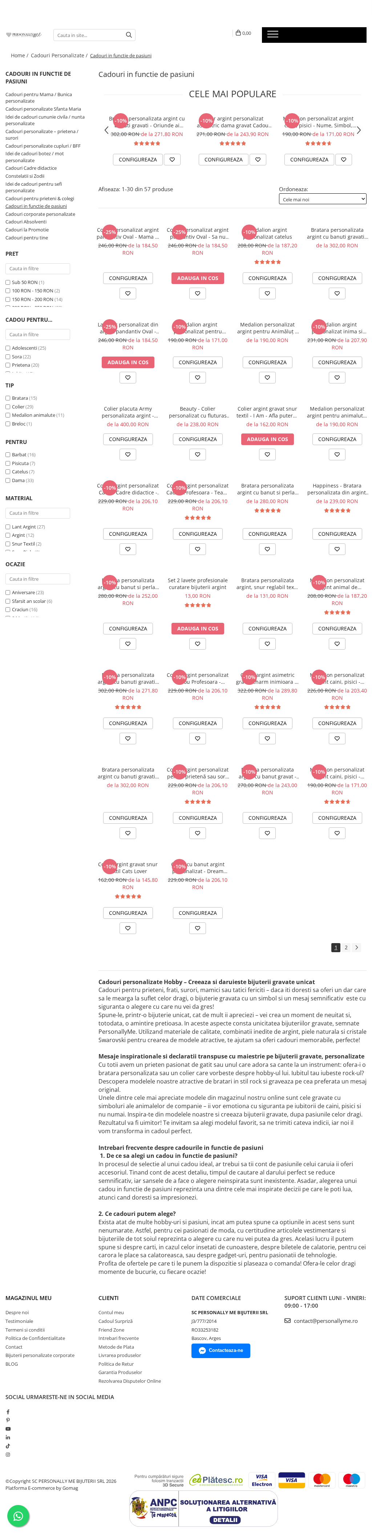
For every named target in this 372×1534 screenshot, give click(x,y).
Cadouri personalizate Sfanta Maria (43, 109)
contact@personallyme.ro (325, 1320)
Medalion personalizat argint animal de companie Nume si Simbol (337, 584)
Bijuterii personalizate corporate (39, 1355)
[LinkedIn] (7, 1437)
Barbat (19, 454)
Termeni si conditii (25, 1330)
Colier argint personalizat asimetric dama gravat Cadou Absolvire (232, 122)
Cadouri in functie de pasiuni (36, 206)
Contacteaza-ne (226, 1350)
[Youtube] (7, 1429)
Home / (20, 55)
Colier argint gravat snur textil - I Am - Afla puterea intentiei (267, 412)
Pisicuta (20, 463)
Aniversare (23, 592)
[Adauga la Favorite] (172, 159)
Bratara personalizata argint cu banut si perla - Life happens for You (267, 489)
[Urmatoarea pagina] (356, 947)
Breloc (18, 423)
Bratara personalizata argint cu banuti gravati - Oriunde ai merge (147, 122)
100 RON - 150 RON (32, 290)
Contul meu (111, 1312)
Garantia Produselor (120, 1372)
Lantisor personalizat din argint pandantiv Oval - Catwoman (128, 328)
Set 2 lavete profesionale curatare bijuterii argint (198, 584)
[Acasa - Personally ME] (24, 34)
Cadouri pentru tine (26, 237)
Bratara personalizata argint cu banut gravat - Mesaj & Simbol (267, 773)
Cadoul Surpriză (115, 1321)
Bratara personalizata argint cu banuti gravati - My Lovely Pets (128, 773)
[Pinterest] (7, 1420)
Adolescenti (24, 348)
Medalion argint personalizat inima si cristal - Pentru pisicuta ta (337, 328)
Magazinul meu (28, 1297)
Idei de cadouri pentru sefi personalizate (33, 187)
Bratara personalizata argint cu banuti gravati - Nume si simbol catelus (337, 233)
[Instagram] (7, 1454)
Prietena (21, 365)
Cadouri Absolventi (25, 221)
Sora (17, 356)
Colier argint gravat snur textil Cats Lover (128, 868)
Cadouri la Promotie (27, 229)
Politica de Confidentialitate (35, 1338)
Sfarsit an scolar (29, 601)
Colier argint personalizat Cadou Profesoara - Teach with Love (197, 489)
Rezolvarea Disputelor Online (129, 1381)
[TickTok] (7, 1446)
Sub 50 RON (25, 282)
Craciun (20, 609)
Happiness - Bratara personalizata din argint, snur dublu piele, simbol (337, 489)
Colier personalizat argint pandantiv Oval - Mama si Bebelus (128, 233)
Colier (18, 406)
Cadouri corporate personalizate (40, 214)
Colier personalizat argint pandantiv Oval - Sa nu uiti (198, 233)
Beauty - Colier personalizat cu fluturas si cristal (198, 412)
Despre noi (17, 1312)
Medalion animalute (33, 415)
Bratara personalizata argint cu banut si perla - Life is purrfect (128, 584)
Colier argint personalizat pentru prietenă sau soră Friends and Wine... (198, 773)
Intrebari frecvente (118, 1338)
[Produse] (273, 36)
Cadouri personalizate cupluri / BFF (43, 146)
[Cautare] (129, 35)
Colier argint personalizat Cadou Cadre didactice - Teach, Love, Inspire (128, 489)
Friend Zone (111, 1330)
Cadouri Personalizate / (60, 55)
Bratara (20, 398)
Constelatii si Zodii (24, 176)
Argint (18, 535)
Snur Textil (23, 543)
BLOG (11, 1364)
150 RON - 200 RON (32, 299)
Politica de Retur (116, 1364)
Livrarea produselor (119, 1355)
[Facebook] (7, 1411)
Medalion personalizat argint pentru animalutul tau (337, 412)
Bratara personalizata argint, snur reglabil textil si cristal (267, 584)
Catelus (20, 471)
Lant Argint (24, 526)
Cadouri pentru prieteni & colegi (39, 198)
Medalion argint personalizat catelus (267, 233)
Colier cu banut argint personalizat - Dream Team (198, 868)
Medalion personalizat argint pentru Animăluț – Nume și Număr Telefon (267, 328)
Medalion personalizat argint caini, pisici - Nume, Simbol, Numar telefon (318, 122)
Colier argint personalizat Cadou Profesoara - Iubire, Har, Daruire (198, 678)
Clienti (108, 1297)
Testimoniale (19, 1321)
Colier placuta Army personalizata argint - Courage (128, 412)
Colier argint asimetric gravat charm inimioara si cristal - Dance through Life (267, 678)
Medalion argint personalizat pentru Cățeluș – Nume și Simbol (198, 328)
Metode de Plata (116, 1347)
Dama (18, 480)
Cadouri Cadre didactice (31, 168)
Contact (14, 1347)
